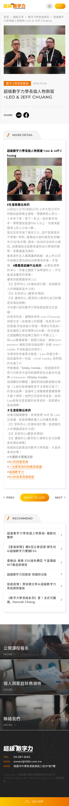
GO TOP (37, 801)
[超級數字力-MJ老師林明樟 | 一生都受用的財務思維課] (14, 6)
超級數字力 (16, 472)
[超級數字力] (18, 748)
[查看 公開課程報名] (34, 641)
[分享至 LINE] (19, 115)
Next (59, 497)
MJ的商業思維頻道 (21, 476)
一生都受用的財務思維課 (25, 466)
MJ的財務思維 (18, 461)
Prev (10, 497)
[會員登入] (49, 6)
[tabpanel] (34, 49)
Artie (50, 778)
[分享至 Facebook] (26, 115)
